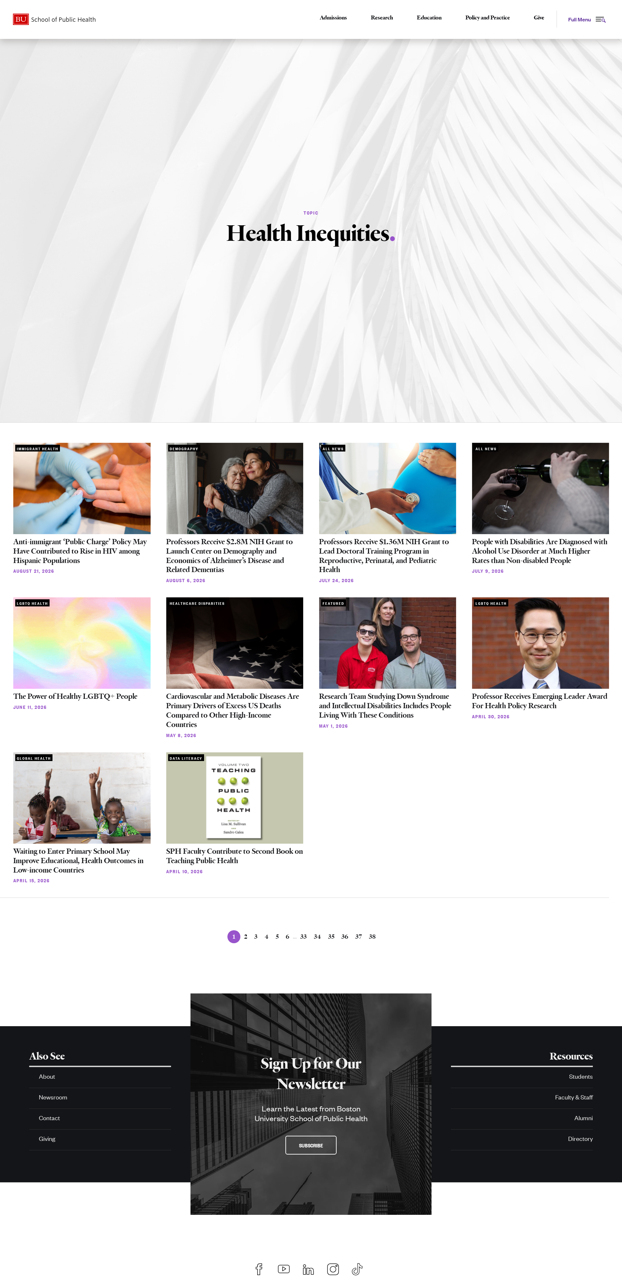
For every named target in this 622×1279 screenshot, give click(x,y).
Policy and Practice (488, 17)
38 (372, 937)
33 (303, 937)
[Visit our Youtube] (284, 1268)
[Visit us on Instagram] (333, 1268)
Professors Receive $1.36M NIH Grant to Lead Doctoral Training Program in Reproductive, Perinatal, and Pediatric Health (384, 555)
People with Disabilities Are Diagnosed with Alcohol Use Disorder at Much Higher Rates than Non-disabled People (539, 551)
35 (331, 937)
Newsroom (53, 1097)
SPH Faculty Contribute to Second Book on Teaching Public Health (234, 856)
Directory (580, 1138)
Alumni (583, 1117)
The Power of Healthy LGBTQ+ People (75, 696)
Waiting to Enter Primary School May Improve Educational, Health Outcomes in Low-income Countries (78, 861)
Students (581, 1076)
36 (344, 937)
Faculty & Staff (574, 1097)
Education (429, 17)
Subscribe (311, 1145)
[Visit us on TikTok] (360, 1268)
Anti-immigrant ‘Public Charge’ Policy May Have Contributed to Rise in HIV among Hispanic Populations (80, 551)
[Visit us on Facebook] (259, 1268)
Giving (47, 1138)
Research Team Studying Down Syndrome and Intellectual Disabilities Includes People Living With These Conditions (385, 706)
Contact (49, 1117)
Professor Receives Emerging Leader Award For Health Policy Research (539, 701)
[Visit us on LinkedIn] (308, 1268)
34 (317, 937)
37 (358, 937)
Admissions (333, 17)
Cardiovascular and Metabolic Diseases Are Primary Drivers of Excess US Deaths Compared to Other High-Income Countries (232, 710)
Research (382, 17)
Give (539, 17)
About (47, 1076)
